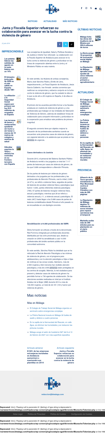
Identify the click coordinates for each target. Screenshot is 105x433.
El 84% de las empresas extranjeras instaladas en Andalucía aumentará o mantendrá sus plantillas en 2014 (38, 357)
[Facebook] (81, 8)
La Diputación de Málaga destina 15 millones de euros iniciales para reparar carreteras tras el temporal (86, 207)
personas (53, 267)
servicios (30, 140)
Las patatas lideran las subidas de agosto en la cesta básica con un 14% (9, 65)
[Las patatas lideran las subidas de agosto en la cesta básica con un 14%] (19, 60)
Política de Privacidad (36, 414)
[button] (101, 9)
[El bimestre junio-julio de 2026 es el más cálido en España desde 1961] (19, 78)
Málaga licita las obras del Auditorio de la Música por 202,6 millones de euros (86, 42)
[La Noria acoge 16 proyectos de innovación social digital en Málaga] (98, 54)
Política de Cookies (58, 414)
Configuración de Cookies (81, 414)
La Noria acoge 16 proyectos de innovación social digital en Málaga (87, 57)
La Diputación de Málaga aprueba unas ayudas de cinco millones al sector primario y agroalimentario (87, 74)
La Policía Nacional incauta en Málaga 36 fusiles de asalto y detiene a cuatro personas (84, 128)
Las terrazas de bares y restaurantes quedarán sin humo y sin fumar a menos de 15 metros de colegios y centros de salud (10, 131)
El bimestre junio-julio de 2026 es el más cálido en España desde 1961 (9, 83)
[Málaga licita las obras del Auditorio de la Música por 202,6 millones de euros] (98, 38)
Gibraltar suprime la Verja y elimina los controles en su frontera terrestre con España (9, 155)
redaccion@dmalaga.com (52, 394)
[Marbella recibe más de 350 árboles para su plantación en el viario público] (98, 222)
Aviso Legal (18, 414)
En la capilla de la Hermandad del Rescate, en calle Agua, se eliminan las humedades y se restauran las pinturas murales (51, 325)
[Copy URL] (71, 44)
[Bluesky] (96, 8)
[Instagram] (86, 8)
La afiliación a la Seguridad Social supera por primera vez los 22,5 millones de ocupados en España (9, 105)
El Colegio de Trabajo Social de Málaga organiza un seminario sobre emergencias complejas (86, 107)
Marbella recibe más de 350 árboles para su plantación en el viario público (87, 226)
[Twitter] (91, 8)
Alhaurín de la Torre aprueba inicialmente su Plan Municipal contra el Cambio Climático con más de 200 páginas (87, 186)
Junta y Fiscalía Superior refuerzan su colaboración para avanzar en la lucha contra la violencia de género (64, 357)
